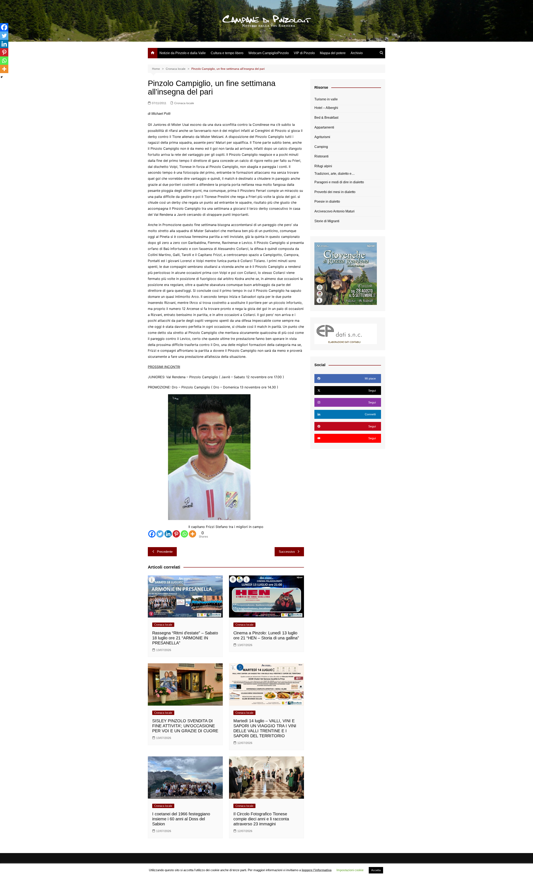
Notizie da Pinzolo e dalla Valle (182, 53)
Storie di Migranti (326, 221)
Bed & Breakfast (326, 117)
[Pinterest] (176, 534)
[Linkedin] (168, 534)
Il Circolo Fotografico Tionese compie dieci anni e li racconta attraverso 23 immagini (261, 819)
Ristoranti (321, 156)
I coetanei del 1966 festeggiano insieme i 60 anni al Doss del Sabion (181, 819)
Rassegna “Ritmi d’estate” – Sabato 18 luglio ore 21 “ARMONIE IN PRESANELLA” (185, 638)
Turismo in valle (326, 99)
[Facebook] (152, 534)
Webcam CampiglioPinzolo (268, 53)
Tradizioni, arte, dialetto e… (334, 173)
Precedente (165, 551)
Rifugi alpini (323, 166)
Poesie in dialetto (327, 201)
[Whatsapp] (184, 534)
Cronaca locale (184, 103)
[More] (192, 534)
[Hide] (1, 77)
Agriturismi (322, 137)
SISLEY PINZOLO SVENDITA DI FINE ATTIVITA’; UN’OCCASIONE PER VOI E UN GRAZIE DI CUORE (185, 726)
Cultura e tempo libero (227, 53)
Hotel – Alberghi (326, 108)
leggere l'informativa (316, 870)
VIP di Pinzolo (304, 53)
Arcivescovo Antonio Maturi (334, 211)
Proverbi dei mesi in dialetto (334, 192)
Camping (321, 146)
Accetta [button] (376, 870)
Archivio (357, 53)
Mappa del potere (333, 53)
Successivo (287, 551)
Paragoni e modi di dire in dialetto (339, 182)
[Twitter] (160, 534)
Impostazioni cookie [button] (350, 870)
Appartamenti (324, 127)
